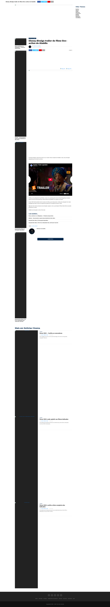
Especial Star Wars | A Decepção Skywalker (20, 229)
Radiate (77, 14)
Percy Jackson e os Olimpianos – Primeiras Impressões (20, 47)
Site (74, 598)
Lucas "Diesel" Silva (44, 508)
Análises (40, 598)
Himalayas (78, 16)
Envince (77, 9)
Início (36, 598)
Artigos (45, 598)
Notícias (65, 598)
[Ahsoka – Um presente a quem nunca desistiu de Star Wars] (20, 51)
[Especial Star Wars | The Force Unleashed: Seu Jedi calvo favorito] (20, 233)
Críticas (60, 598)
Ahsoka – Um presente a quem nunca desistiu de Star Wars (20, 138)
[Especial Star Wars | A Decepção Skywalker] (20, 142)
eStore (77, 10)
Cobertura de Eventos (53, 598)
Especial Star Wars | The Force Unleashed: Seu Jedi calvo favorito (20, 320)
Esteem (77, 15)
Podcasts (70, 598)
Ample (77, 11)
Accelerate (78, 13)
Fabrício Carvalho (37, 45)
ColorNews (78, 17)
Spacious (78, 12)
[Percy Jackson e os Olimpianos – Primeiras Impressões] (20, 39)
